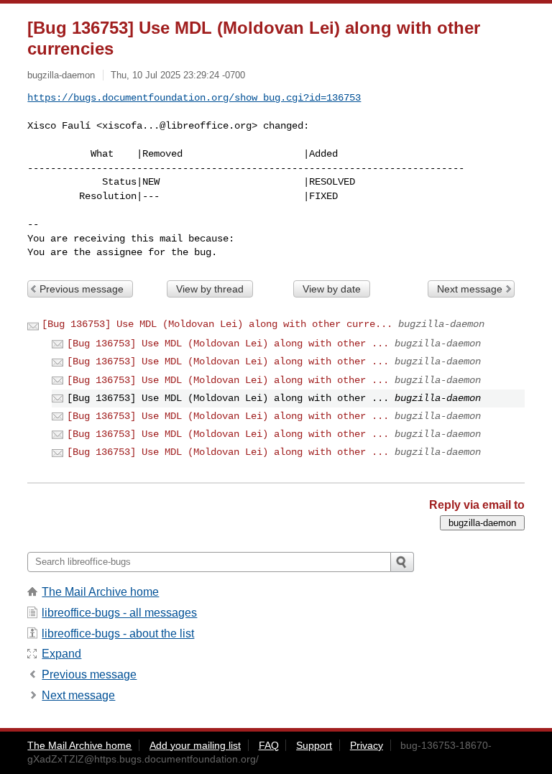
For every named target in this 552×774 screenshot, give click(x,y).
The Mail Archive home (100, 592)
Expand (61, 654)
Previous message (82, 289)
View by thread (210, 289)
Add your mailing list (195, 745)
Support (314, 745)
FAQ (269, 745)
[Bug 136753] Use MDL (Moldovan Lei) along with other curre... (217, 324)
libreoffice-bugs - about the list (118, 633)
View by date (332, 289)
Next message (469, 289)
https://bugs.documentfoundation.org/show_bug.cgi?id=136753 (194, 97)
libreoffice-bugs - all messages (119, 613)
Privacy (366, 745)
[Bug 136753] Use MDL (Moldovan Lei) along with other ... (228, 343)
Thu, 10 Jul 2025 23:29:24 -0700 (178, 75)
